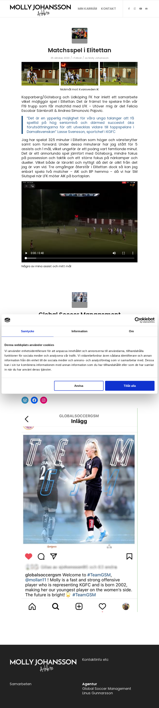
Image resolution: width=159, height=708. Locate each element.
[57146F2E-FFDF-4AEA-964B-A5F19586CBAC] (79, 36)
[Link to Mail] (146, 8)
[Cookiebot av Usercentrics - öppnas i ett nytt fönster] (138, 320)
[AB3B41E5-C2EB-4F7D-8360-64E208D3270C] (79, 300)
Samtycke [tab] (27, 331)
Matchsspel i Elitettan (79, 50)
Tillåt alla (130, 385)
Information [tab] (79, 331)
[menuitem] (87, 8)
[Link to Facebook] (129, 8)
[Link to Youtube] (140, 8)
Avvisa (78, 385)
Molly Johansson (98, 58)
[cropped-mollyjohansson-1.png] (40, 8)
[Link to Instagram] (135, 8)
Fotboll (78, 58)
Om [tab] (131, 331)
